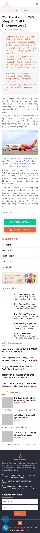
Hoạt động (25, 10)
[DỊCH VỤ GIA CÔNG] (20, 335)
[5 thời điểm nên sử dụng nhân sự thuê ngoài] (20, 438)
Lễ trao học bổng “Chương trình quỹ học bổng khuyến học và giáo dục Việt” (20, 87)
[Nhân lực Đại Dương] (7, 4)
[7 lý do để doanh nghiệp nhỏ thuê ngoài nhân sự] (20, 405)
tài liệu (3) (6, 267)
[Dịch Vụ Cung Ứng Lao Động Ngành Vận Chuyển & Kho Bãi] (20, 297)
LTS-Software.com (24, 530)
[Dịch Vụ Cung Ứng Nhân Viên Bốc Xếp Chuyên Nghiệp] (20, 317)
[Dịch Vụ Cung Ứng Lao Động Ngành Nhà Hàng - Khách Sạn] (20, 307)
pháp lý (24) (7, 261)
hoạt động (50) (8, 256)
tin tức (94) (6, 245)
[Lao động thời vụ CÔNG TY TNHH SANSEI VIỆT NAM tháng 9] (20, 351)
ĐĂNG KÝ (20, 514)
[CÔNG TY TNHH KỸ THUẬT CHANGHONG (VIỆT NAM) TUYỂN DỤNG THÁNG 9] (20, 385)
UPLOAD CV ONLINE (21, 230)
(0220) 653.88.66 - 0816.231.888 (19, 481)
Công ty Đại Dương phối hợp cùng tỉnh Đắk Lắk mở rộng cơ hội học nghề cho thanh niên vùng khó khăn (20, 39)
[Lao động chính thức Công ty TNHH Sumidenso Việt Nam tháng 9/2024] (20, 360)
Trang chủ (15, 10)
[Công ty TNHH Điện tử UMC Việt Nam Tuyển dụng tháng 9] (20, 368)
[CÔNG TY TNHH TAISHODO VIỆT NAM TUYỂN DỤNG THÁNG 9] (20, 377)
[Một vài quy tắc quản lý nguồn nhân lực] (20, 422)
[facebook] (20, 523)
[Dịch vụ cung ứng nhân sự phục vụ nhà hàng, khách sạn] (20, 326)
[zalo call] (5, 519)
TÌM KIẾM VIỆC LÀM (21, 222)
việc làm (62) (7, 250)
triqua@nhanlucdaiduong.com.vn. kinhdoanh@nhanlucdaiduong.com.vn (21, 487)
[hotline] (5, 527)
